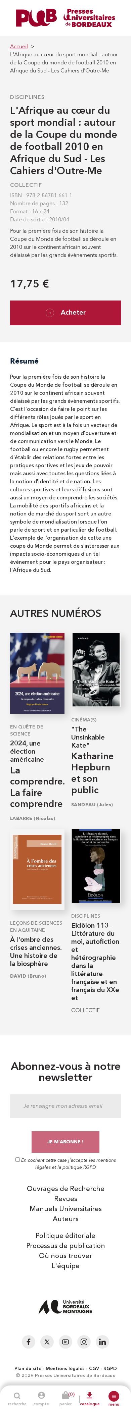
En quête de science (26, 731)
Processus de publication (65, 1246)
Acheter (73, 313)
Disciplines (27, 97)
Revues (65, 1199)
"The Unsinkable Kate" (88, 737)
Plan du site (27, 1368)
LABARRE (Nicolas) (32, 818)
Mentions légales (65, 1368)
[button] (113, 1396)
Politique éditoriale (65, 1236)
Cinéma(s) (83, 720)
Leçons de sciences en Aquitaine (36, 927)
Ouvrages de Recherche (65, 1189)
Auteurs (66, 1219)
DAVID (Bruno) (28, 976)
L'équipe (65, 1266)
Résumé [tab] (24, 361)
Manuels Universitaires (66, 1209)
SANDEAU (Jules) (92, 805)
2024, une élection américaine (27, 752)
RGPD (110, 1368)
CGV (94, 1368)
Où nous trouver (65, 1256)
